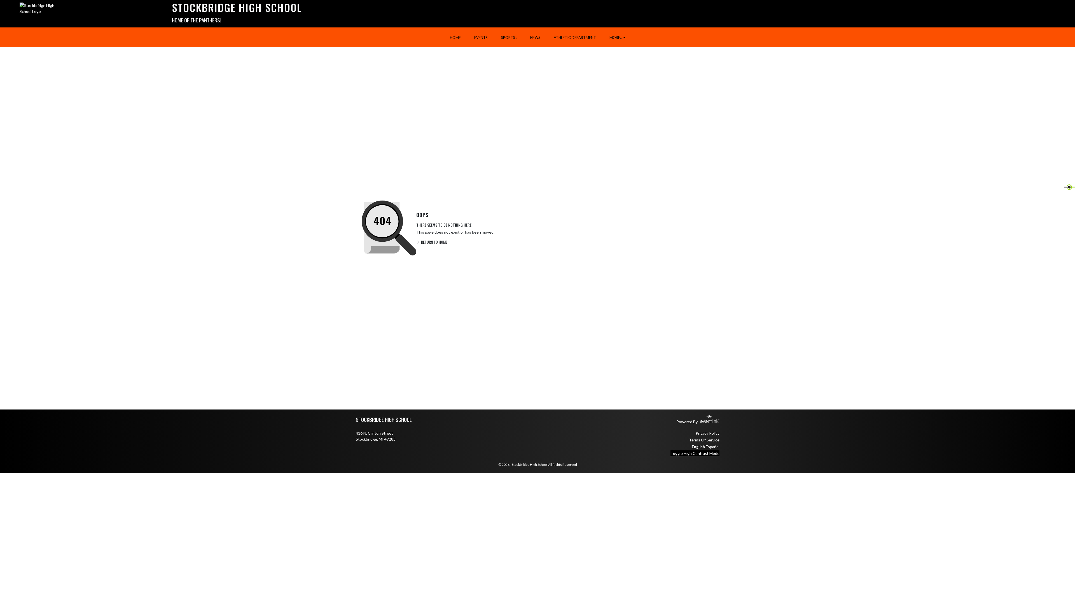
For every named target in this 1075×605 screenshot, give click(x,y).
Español (712, 446)
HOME (455, 37)
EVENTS (481, 37)
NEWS (535, 37)
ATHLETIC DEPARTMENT (575, 37)
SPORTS (508, 37)
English (698, 446)
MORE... (616, 37)
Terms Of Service (704, 440)
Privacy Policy (707, 433)
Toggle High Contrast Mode (694, 453)
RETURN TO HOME (433, 242)
